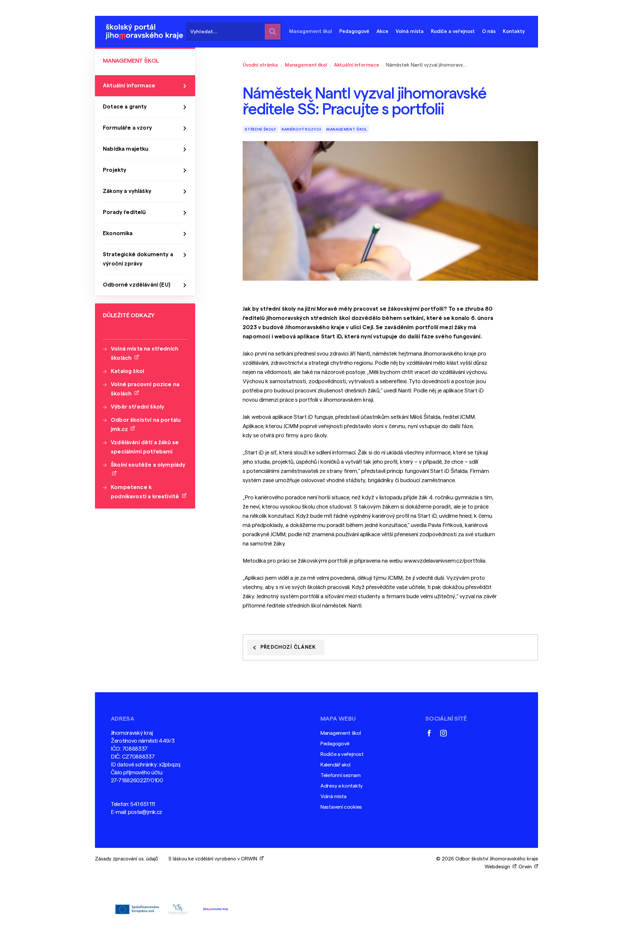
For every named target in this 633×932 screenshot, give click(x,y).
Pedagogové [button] (354, 31)
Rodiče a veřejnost (342, 754)
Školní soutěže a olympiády (148, 469)
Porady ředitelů (124, 212)
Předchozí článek (288, 647)
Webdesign (499, 866)
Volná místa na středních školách (144, 353)
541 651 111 (142, 804)
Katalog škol (127, 371)
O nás (489, 31)
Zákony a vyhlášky (127, 191)
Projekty (114, 170)
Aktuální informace (356, 65)
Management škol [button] (310, 31)
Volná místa (410, 31)
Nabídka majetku (126, 149)
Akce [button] (382, 31)
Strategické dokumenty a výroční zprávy (138, 259)
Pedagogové (334, 743)
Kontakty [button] (514, 31)
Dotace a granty (125, 106)
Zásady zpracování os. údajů (126, 858)
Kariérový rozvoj (301, 129)
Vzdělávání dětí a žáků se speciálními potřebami (145, 447)
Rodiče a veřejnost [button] (453, 31)
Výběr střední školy (137, 407)
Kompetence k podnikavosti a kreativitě (146, 491)
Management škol (306, 65)
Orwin (526, 866)
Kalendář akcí (335, 764)
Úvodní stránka (260, 65)
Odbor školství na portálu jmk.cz (146, 424)
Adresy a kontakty (341, 786)
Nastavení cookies (341, 807)
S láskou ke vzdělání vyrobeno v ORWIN (214, 858)
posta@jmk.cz (145, 812)
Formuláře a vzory (127, 128)
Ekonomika (118, 233)
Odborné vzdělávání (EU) (136, 285)
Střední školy (260, 129)
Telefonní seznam (340, 775)
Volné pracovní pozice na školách (145, 389)
